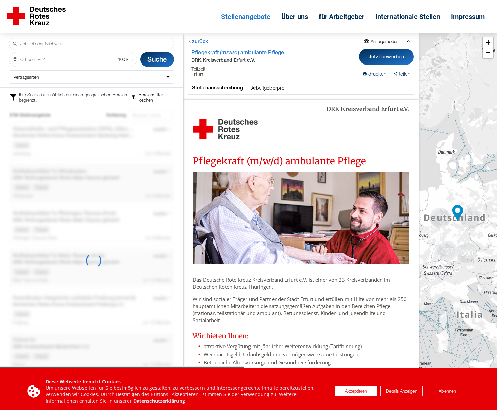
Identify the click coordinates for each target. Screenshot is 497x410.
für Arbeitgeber (341, 16)
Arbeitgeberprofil (269, 88)
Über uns (294, 16)
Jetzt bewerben (386, 56)
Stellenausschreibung (217, 88)
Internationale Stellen (407, 16)
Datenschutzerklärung (159, 401)
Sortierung (116, 115)
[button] (457, 213)
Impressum (468, 16)
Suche (157, 59)
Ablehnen (447, 391)
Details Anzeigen (401, 391)
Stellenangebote (245, 16)
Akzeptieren (356, 391)
